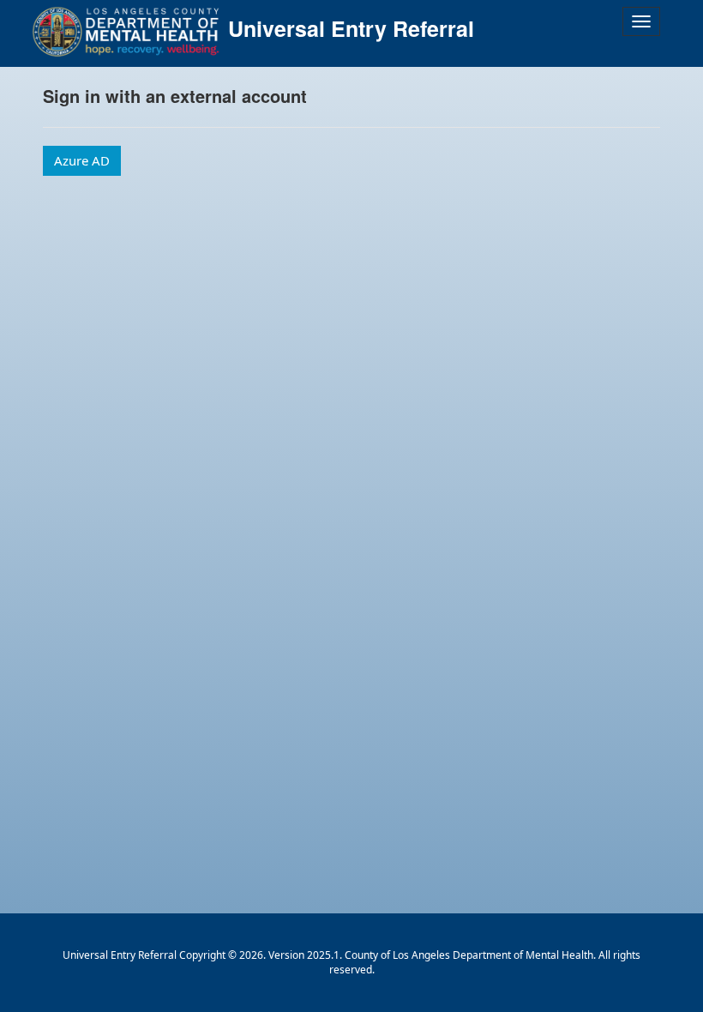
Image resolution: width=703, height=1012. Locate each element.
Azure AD (82, 160)
